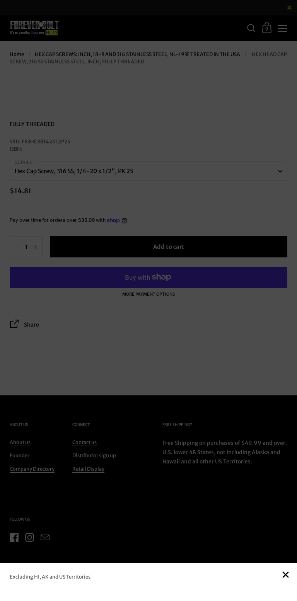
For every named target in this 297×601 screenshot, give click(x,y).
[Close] (285, 575)
